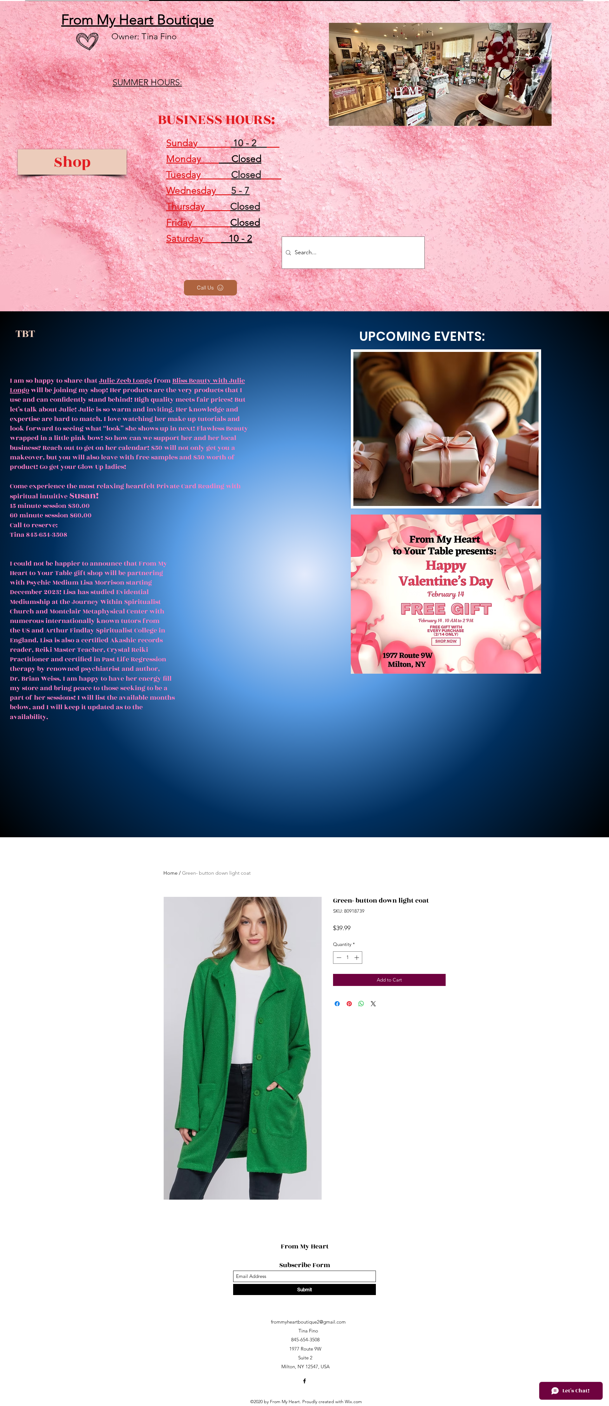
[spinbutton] (348, 957)
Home (170, 873)
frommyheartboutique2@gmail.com (308, 1322)
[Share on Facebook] (337, 1004)
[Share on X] (373, 1004)
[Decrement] (338, 957)
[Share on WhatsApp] (361, 1004)
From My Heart (305, 1246)
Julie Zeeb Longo (125, 381)
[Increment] (357, 957)
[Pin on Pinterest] (349, 1004)
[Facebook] (304, 1381)
